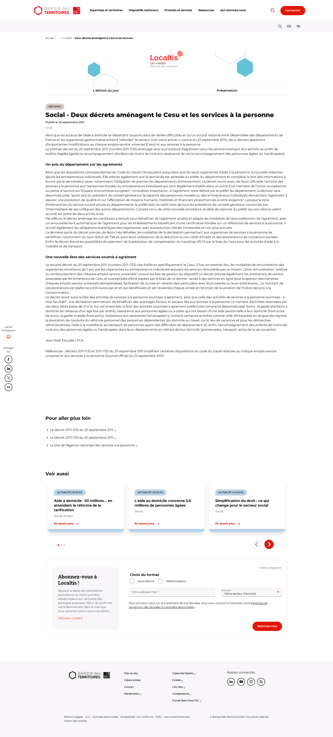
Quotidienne (146, 581)
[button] (106, 10)
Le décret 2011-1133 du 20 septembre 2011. (82, 437)
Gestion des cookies (75, 720)
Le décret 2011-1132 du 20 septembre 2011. (82, 430)
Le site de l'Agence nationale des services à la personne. (92, 445)
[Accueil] (57, 10)
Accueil (49, 38)
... (58, 38)
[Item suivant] (269, 544)
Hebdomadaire (176, 581)
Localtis (67, 38)
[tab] (58, 545)
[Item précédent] (256, 544)
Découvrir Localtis (70, 618)
